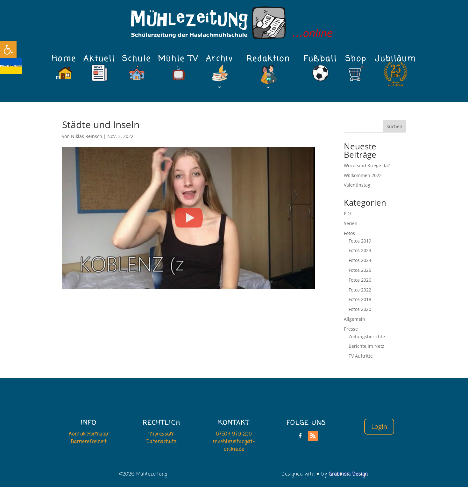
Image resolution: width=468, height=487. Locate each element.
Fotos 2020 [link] (360, 309)
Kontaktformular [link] (89, 434)
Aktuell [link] (99, 61)
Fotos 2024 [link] (360, 260)
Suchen (394, 126)
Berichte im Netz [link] (366, 346)
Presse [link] (351, 329)
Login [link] (379, 426)
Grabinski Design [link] (348, 474)
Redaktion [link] (268, 61)
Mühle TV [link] (178, 61)
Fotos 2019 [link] (360, 241)
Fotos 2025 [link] (360, 270)
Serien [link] (351, 223)
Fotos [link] (349, 233)
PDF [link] (348, 213)
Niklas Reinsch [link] (86, 136)
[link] (8, 49)
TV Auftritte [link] (361, 356)
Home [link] (64, 61)
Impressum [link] (161, 434)
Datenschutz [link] (161, 441)
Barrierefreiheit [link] (89, 441)
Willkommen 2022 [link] (363, 175)
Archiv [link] (219, 61)
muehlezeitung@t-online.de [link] (234, 445)
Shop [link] (356, 61)
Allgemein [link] (354, 319)
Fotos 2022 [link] (360, 290)
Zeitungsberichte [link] (367, 336)
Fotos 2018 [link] (360, 299)
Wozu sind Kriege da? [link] (367, 165)
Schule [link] (136, 61)
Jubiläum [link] (395, 61)
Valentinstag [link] (357, 185)
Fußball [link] (320, 61)
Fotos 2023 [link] (360, 250)
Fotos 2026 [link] (360, 280)
